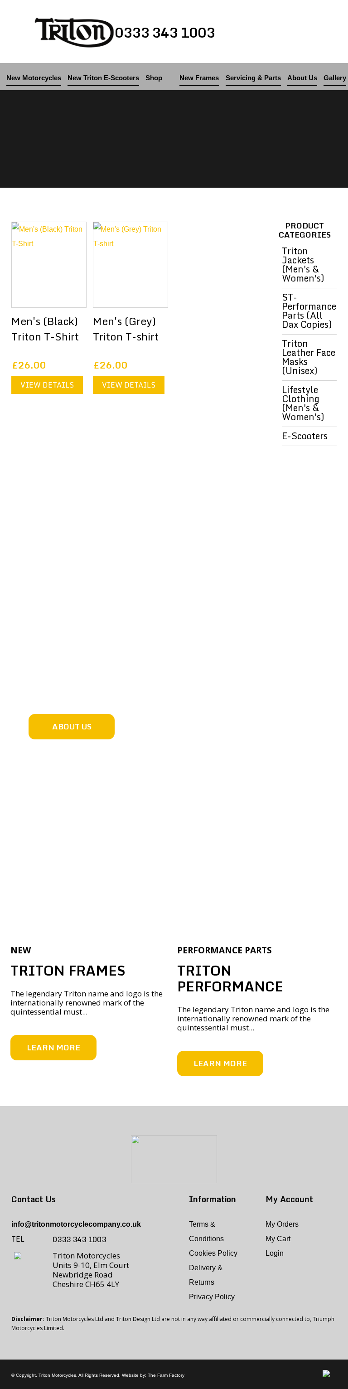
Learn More (53, 1047)
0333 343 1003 (165, 32)
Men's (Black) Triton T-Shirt (45, 328)
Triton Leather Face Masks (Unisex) (308, 358)
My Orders (282, 1224)
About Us (72, 726)
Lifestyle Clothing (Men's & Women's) (303, 404)
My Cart (278, 1239)
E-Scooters (305, 437)
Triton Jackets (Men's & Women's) (303, 266)
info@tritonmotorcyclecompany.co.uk (76, 1224)
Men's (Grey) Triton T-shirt (126, 328)
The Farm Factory (166, 1375)
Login (275, 1253)
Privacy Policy (212, 1297)
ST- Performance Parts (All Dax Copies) (309, 312)
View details (47, 385)
